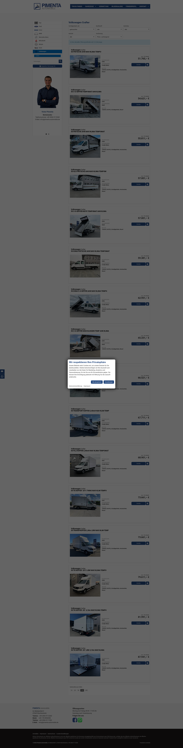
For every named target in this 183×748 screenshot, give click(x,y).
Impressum (87, 386)
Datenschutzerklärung (75, 386)
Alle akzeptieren (96, 382)
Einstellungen (109, 382)
